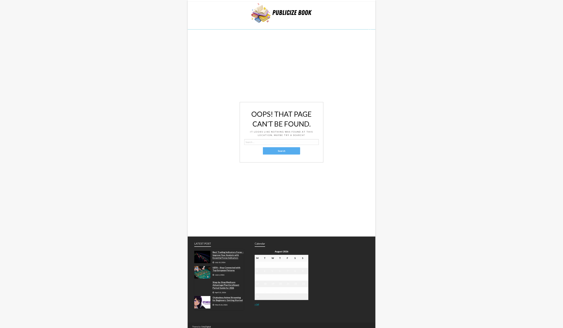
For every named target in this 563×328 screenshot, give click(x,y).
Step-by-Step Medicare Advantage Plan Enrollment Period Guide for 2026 (226, 285)
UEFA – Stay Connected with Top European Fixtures (226, 269)
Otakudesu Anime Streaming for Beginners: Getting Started (228, 299)
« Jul (257, 304)
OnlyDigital (206, 327)
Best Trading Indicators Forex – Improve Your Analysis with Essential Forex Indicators (228, 255)
